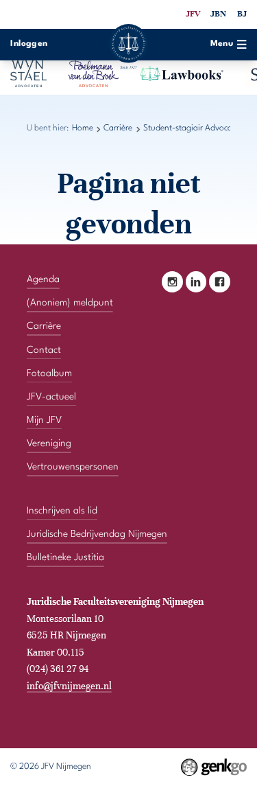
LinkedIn (196, 281)
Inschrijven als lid (62, 511)
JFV (193, 13)
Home (82, 128)
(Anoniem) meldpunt (70, 303)
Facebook (219, 281)
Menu (222, 44)
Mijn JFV (44, 420)
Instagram (172, 281)
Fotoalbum (49, 373)
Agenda (43, 279)
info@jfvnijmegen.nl (69, 686)
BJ (242, 13)
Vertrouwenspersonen (73, 467)
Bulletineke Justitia (65, 557)
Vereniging (49, 443)
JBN (218, 13)
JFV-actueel (51, 397)
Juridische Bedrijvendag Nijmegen (97, 534)
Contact (44, 350)
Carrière (117, 128)
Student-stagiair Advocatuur (195, 128)
